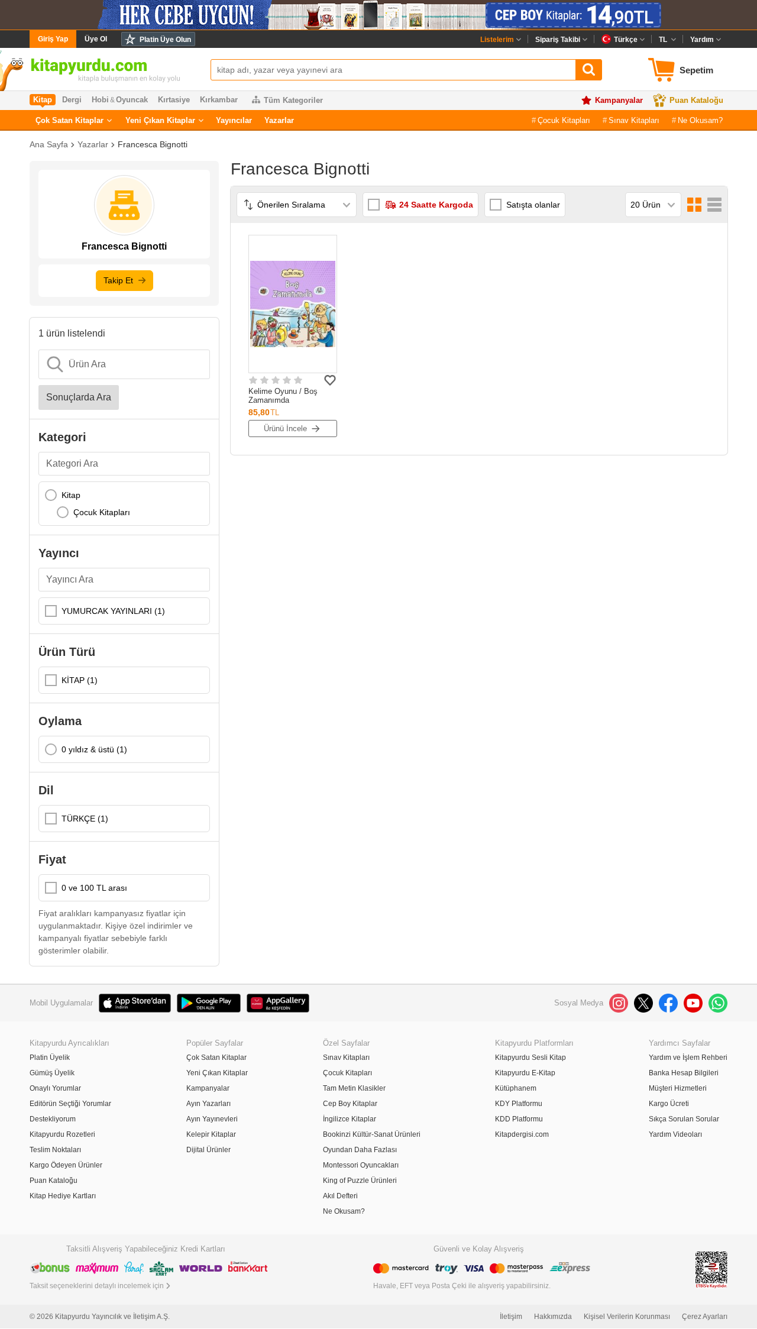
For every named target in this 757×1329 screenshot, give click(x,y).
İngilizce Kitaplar (349, 1119)
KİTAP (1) (80, 680)
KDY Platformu (518, 1104)
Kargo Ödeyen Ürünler (66, 1165)
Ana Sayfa (49, 144)
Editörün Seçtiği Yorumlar (70, 1104)
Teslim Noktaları (55, 1150)
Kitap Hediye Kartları (63, 1196)
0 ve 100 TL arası (94, 888)
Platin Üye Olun (165, 39)
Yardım (702, 39)
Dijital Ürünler (208, 1150)
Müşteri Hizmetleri (678, 1088)
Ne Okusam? (700, 120)
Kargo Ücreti (669, 1104)
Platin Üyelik (50, 1057)
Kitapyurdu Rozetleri (62, 1134)
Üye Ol (96, 39)
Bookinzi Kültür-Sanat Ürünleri (371, 1134)
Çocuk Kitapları (564, 120)
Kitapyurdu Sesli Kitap (530, 1057)
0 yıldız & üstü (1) (94, 749)
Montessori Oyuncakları (361, 1165)
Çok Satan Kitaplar (69, 120)
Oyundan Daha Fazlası (360, 1150)
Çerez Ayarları (704, 1316)
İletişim (511, 1316)
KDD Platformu (519, 1119)
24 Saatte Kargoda (436, 204)
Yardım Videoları (675, 1134)
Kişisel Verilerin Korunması (627, 1316)
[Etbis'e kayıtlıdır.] (711, 1269)
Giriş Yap (53, 39)
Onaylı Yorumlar (55, 1088)
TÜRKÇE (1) (85, 818)
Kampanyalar (619, 100)
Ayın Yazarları (208, 1104)
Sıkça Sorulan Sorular (684, 1119)
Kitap (71, 495)
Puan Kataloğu (696, 100)
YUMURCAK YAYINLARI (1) (113, 611)
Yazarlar (279, 120)
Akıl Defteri (340, 1196)
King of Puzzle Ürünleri (360, 1180)
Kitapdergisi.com (522, 1134)
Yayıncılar (234, 120)
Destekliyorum (53, 1119)
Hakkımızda (553, 1316)
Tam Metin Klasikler (354, 1088)
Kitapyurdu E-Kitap (525, 1073)
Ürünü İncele (285, 428)
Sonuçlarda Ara (78, 397)
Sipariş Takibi (557, 39)
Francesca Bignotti (152, 144)
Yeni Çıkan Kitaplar (160, 120)
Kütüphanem (515, 1088)
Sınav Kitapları (634, 120)
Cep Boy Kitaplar (350, 1104)
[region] (124, 503)
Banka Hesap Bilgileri (684, 1073)
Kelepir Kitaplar (211, 1134)
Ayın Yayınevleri (212, 1119)
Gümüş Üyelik (52, 1073)
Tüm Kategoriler (293, 100)
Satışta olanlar (533, 204)
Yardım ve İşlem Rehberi (688, 1057)
